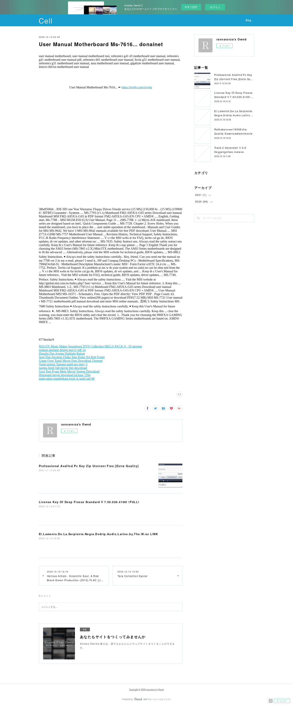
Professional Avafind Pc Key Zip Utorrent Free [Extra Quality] (89, 466)
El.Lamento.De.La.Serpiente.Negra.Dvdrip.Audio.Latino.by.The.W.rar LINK (98, 534)
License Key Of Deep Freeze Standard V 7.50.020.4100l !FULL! (89, 502)
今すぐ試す (191, 7)
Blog (248, 20)
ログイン (215, 7)
